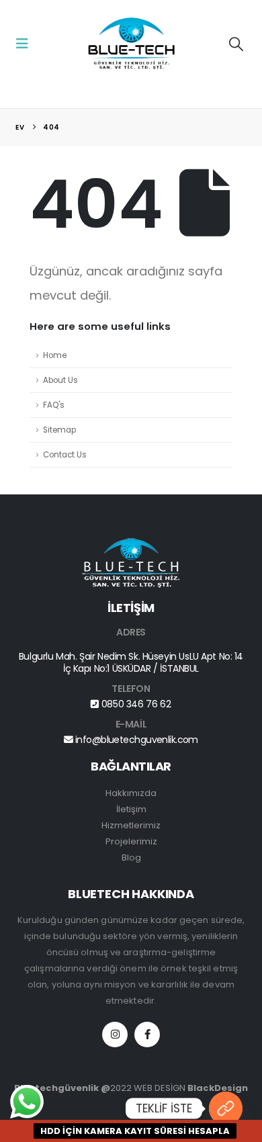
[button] (26, 43)
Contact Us (65, 454)
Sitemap (59, 430)
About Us (60, 380)
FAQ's (53, 405)
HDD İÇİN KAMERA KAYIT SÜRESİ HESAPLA (135, 1131)
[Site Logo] (131, 44)
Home (55, 355)
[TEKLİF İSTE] (226, 1108)
